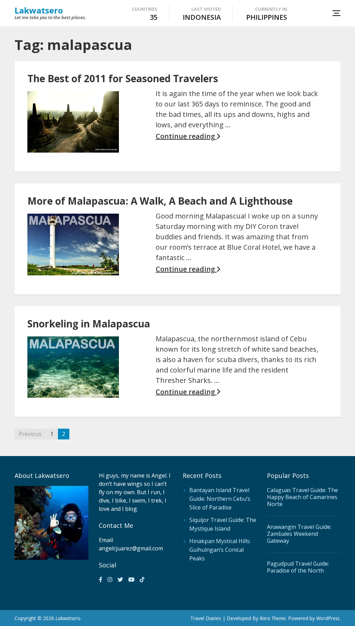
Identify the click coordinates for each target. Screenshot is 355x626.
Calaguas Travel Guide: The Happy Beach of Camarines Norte (302, 497)
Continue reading (186, 136)
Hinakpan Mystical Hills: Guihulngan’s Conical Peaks (220, 549)
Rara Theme (273, 618)
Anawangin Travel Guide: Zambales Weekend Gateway (299, 533)
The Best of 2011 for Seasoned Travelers (122, 78)
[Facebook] (100, 579)
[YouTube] (131, 579)
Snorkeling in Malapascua (88, 323)
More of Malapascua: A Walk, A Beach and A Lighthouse (160, 200)
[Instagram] (109, 579)
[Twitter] (120, 579)
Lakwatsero (39, 10)
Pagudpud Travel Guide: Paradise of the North (298, 567)
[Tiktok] (142, 579)
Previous (30, 434)
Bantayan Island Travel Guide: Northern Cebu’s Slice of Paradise (219, 498)
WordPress (327, 618)
